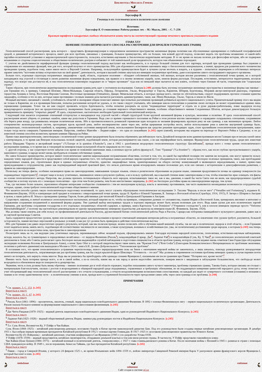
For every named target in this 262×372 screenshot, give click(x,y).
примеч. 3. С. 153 (22, 287)
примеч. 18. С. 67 (22, 294)
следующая (242, 6)
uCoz (146, 369)
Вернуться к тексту (16, 290)
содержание (132, 10)
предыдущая (23, 6)
